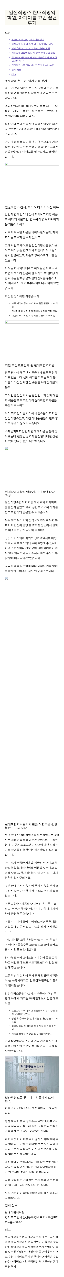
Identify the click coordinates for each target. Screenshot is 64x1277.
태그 (13, 74)
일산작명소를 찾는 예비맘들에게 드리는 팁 (32, 65)
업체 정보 (16, 69)
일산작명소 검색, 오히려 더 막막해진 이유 (32, 43)
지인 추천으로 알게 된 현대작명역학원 (30, 48)
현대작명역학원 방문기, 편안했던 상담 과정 (33, 52)
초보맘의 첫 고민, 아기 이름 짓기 (27, 39)
